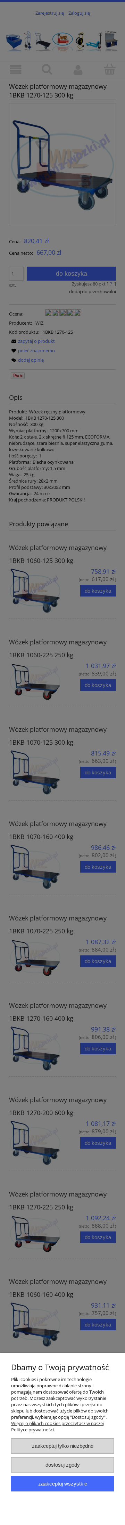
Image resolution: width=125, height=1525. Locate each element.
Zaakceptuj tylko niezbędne (62, 1446)
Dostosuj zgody (62, 1465)
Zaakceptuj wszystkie (62, 1484)
